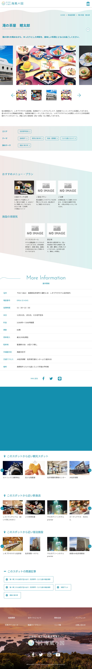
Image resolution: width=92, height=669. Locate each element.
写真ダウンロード (11, 625)
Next (79, 95)
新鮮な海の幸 (36, 138)
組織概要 (11, 618)
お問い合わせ (81, 625)
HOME (62, 15)
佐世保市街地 (24, 131)
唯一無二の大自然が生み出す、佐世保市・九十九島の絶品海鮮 (30, 579)
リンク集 (57, 625)
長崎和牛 (23, 138)
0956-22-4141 (22, 300)
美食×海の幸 (24, 145)
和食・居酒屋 (51, 138)
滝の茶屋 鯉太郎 (84, 15)
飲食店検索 (71, 15)
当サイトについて (34, 618)
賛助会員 (57, 618)
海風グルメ (64, 587)
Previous (13, 95)
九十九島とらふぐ (68, 138)
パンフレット (80, 618)
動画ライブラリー (34, 625)
